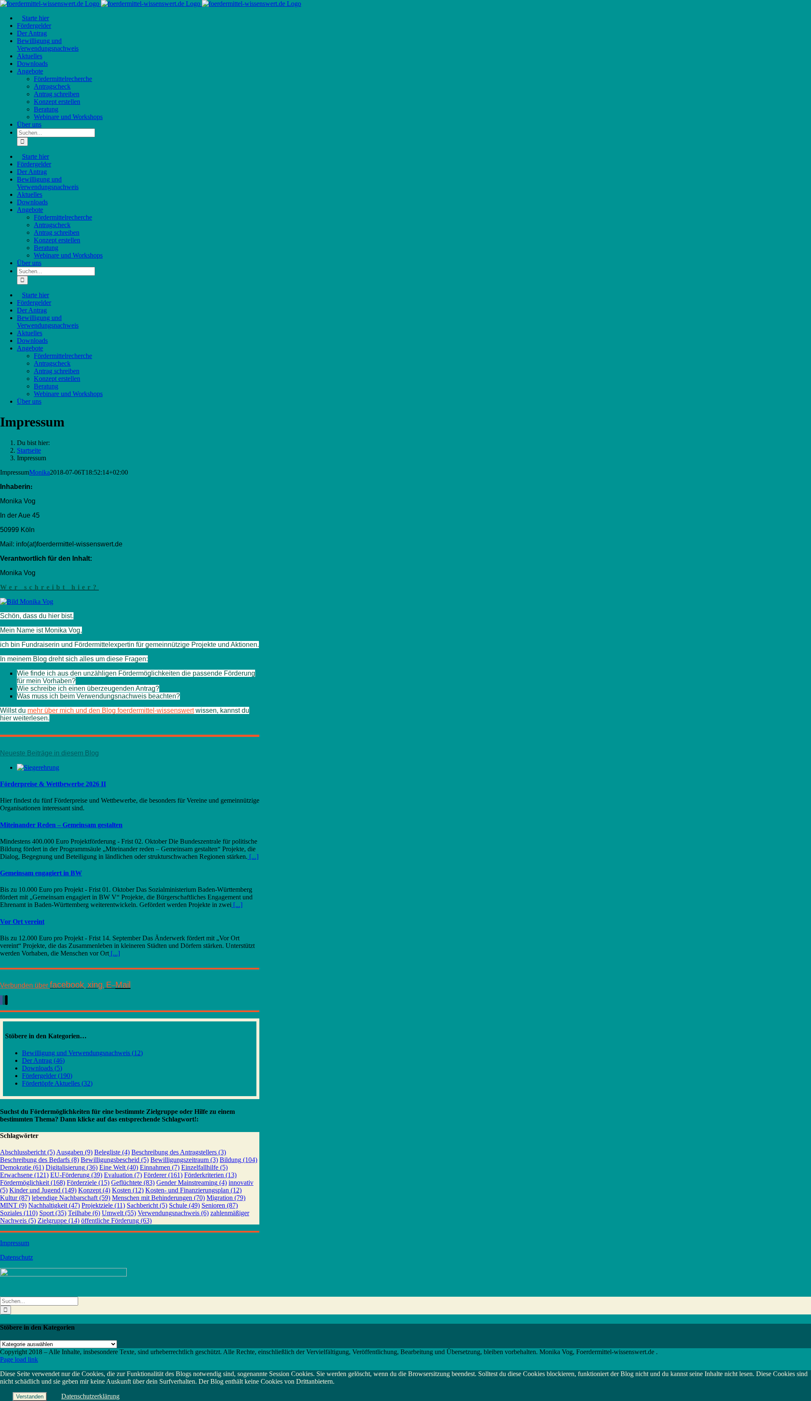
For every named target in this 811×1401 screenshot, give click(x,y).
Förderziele (88, 1182)
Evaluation (123, 1174)
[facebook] (1, 1000)
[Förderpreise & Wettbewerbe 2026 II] (38, 767)
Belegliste (112, 1152)
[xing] (4, 1000)
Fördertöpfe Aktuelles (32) (57, 1083)
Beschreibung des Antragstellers (178, 1152)
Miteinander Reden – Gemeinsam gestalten (61, 824)
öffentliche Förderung (116, 1220)
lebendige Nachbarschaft (71, 1197)
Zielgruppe (58, 1220)
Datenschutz (16, 1257)
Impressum (14, 1242)
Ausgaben (74, 1152)
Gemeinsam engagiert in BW (41, 873)
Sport (52, 1212)
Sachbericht (147, 1205)
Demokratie (22, 1167)
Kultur (15, 1197)
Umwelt (119, 1212)
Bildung (238, 1159)
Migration (226, 1197)
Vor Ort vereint (22, 921)
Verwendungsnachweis (173, 1212)
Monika (39, 472)
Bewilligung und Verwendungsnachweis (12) (82, 1052)
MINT (13, 1205)
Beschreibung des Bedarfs (39, 1159)
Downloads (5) (42, 1068)
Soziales (19, 1212)
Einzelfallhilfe (204, 1167)
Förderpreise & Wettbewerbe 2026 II (53, 783)
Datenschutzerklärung (90, 1396)
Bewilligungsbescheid (115, 1159)
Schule (184, 1205)
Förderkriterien (210, 1174)
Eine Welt (118, 1167)
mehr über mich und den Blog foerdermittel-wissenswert (110, 710)
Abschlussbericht (27, 1152)
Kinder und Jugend (42, 1190)
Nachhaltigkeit (54, 1205)
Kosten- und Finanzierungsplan (193, 1190)
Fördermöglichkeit (32, 1182)
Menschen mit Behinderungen (158, 1197)
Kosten (128, 1190)
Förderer (163, 1174)
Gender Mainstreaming (191, 1182)
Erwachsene (24, 1174)
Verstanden (30, 1396)
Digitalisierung (72, 1167)
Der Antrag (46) (43, 1060)
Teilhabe (84, 1212)
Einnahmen (160, 1167)
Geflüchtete (133, 1182)
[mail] (6, 1000)
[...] (253, 856)
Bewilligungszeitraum (184, 1159)
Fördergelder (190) (47, 1075)
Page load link (19, 1359)
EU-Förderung (76, 1174)
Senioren (219, 1205)
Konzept (94, 1190)
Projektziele (103, 1205)
